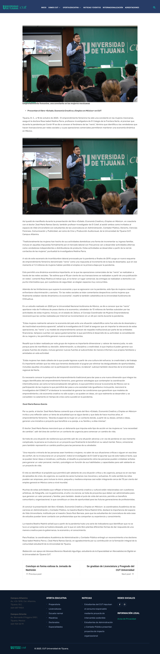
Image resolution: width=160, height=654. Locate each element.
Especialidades (56, 627)
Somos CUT (53, 7)
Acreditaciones (132, 7)
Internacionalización (113, 7)
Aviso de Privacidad (127, 619)
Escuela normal (56, 613)
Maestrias (53, 618)
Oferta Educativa (71, 7)
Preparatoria (54, 604)
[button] (154, 7)
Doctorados (54, 622)
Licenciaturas (55, 609)
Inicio (43, 7)
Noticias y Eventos (92, 7)
